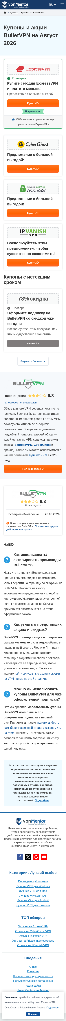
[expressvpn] (33, 93)
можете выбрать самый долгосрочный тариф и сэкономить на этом (32, 728)
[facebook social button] (20, 857)
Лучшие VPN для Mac (33, 890)
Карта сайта (33, 985)
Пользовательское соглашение (33, 980)
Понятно (33, 1014)
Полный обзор (32, 468)
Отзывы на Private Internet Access (33, 940)
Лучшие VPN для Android (33, 900)
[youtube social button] (44, 857)
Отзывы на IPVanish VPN (33, 945)
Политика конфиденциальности (33, 976)
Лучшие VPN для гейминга (33, 905)
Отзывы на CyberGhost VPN (33, 931)
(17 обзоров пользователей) (21, 402)
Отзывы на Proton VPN (33, 935)
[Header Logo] (15, 4)
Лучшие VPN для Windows (33, 886)
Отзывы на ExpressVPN (33, 926)
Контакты (33, 971)
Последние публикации (33, 881)
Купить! (32, 103)
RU (51, 4)
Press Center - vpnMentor (33, 990)
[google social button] (36, 857)
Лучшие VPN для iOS (33, 895)
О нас (33, 966)
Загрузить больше (31, 361)
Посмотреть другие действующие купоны (32, 528)
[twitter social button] (28, 857)
